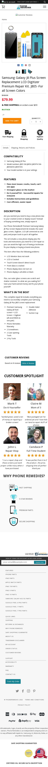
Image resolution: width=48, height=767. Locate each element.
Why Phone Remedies (14, 628)
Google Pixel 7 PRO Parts (16, 611)
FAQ (7, 670)
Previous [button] (6, 42)
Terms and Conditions (34, 700)
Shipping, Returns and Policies (23, 148)
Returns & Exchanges (15, 624)
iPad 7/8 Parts (11, 586)
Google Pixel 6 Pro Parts (16, 603)
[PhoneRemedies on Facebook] (23, 692)
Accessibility (11, 662)
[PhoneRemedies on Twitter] (17, 692)
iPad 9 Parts (11, 590)
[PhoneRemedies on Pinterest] (34, 692)
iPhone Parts (11, 574)
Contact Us (10, 674)
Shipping (9, 620)
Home (4, 19)
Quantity (36, 118)
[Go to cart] (3, 6)
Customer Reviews (13, 652)
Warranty (10, 666)
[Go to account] (8, 2)
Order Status (11, 648)
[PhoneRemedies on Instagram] (28, 692)
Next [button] (41, 42)
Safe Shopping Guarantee (16, 632)
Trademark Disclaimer (15, 640)
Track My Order (13, 681)
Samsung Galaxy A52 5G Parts (18, 598)
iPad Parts (10, 578)
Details (5, 148)
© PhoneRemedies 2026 (13, 700)
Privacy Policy (24, 705)
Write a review (28, 363)
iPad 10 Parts (11, 594)
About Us (10, 636)
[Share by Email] (30, 66)
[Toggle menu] (44, 6)
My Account (11, 644)
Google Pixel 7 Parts (15, 607)
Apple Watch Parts (14, 582)
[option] (24, 42)
